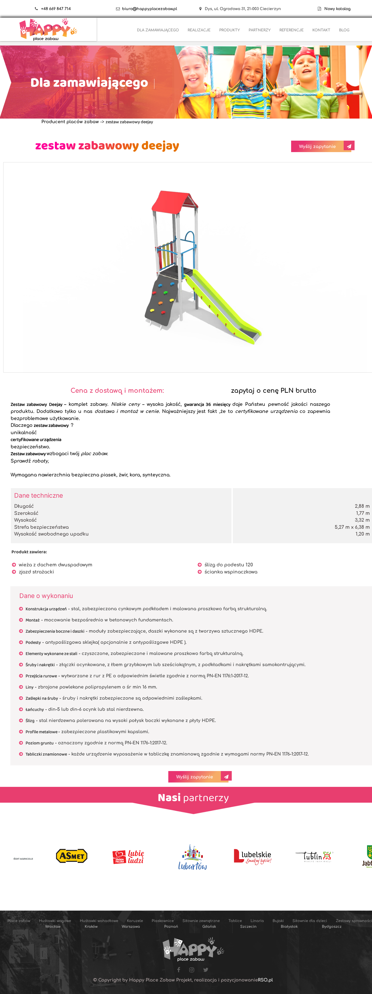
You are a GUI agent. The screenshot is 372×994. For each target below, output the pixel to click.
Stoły (335, 55)
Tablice (352, 41)
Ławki (317, 55)
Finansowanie (110, 41)
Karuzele (253, 41)
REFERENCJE (291, 30)
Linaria (131, 55)
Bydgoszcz (331, 927)
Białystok (289, 927)
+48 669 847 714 (56, 9)
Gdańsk (209, 927)
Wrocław (52, 927)
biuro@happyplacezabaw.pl (149, 9)
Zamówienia (54, 41)
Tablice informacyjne (144, 69)
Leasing (81, 41)
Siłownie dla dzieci (184, 55)
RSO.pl (265, 980)
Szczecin (248, 927)
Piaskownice (280, 41)
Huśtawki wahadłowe (216, 41)
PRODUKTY (229, 30)
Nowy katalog (335, 9)
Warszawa (131, 927)
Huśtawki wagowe (173, 41)
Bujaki (152, 55)
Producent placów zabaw (70, 121)
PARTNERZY (260, 30)
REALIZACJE (199, 30)
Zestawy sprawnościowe (232, 55)
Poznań (171, 927)
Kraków (91, 927)
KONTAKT (321, 30)
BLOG (344, 30)
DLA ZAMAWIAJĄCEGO (158, 30)
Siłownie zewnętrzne (318, 41)
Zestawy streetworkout (283, 55)
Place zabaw (136, 41)
